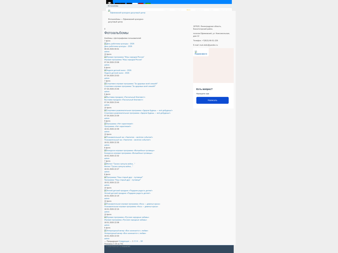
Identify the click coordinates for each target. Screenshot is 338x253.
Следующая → (125, 241)
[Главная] (104, 6)
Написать (212, 100)
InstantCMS (126, 246)
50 (142, 241)
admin (106, 51)
